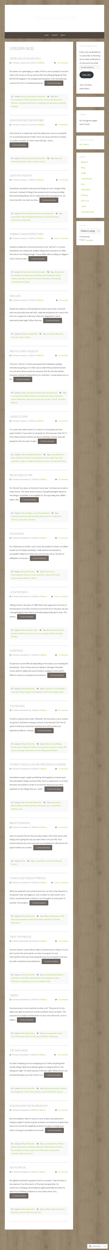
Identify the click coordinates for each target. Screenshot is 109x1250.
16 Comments (62, 63)
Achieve (61, 1144)
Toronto (14, 520)
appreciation (16, 217)
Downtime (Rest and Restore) (27, 120)
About (63, 35)
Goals (51, 396)
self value (36, 1036)
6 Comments (63, 538)
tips (43, 161)
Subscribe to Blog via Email (88, 46)
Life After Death (19, 592)
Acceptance (59, 272)
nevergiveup (41, 103)
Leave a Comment (61, 238)
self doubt (48, 919)
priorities (14, 1212)
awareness (51, 334)
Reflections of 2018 (21, 475)
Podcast (84, 195)
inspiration (33, 100)
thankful (14, 637)
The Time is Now (19, 1050)
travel (35, 513)
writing (27, 337)
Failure (33, 747)
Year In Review (29, 520)
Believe (47, 916)
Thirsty (54, 399)
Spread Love (39, 399)
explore (27, 575)
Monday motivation (19, 103)
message (48, 217)
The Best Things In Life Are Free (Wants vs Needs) (38, 764)
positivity (62, 103)
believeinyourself (31, 275)
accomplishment (17, 275)
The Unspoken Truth (54, 17)
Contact (55, 35)
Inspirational (31, 96)
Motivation (41, 96)
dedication (19, 458)
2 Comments (63, 355)
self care (30, 161)
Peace (62, 1209)
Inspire (40, 100)
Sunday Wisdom (24, 578)
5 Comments (63, 421)
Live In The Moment (21, 175)
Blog (23, 96)
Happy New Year (56, 458)
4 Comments (63, 125)
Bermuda (24, 516)
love (17, 337)
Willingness (17, 533)
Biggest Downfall (20, 822)
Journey (47, 100)
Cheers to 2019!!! (19, 416)
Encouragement (17, 100)
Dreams (32, 396)
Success (48, 399)
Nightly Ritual (18, 1167)
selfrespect (53, 1036)
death (56, 630)
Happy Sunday (35, 1092)
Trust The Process (20, 936)
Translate (89, 240)
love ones (37, 633)
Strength (14, 106)
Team (21, 337)
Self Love (37, 161)
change (27, 692)
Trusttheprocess (17, 282)
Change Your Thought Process (27, 878)
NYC (50, 516)
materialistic (56, 806)
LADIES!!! (14, 995)
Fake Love (15, 295)
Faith (26, 100)
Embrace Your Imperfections (26, 233)
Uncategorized (48, 213)
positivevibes (52, 103)
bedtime (47, 1209)
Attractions (15, 516)
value (20, 809)
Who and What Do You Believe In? (29, 1105)
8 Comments (63, 710)
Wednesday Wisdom (49, 750)
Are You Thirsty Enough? (24, 351)
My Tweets (84, 144)
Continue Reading (53, 84)
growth (14, 633)
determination (34, 978)
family (57, 158)
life (52, 100)
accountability (59, 689)
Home (47, 35)
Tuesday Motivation (58, 461)
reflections (57, 516)
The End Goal (17, 705)
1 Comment (63, 180)
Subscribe (86, 75)
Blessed (25, 213)
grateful (25, 806)
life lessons (58, 100)
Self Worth (44, 1036)
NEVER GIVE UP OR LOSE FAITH (25, 58)
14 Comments (62, 1055)
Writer (27, 282)
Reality (52, 633)
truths (61, 692)
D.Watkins (41, 63)
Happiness (33, 806)
